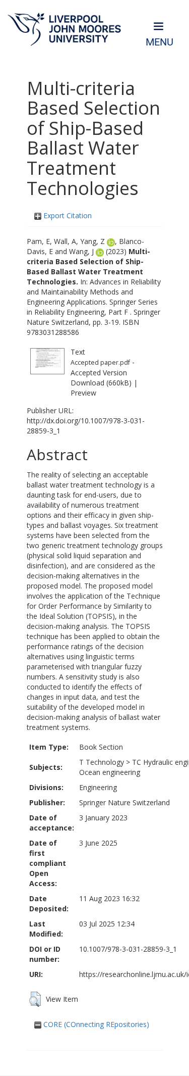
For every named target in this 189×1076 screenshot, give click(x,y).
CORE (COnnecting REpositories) (95, 1024)
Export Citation (66, 215)
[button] (35, 999)
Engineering (98, 787)
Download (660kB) (101, 382)
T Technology (101, 762)
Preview (83, 393)
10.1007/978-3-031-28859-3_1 (128, 949)
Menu (159, 42)
